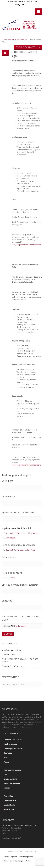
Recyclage (8, 753)
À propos (14, 857)
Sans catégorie (22, 39)
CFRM (4, 39)
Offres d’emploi (11, 39)
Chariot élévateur (10, 779)
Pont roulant (8, 796)
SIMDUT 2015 (9, 809)
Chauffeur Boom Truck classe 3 (14, 666)
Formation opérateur (26, 857)
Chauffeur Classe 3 (9, 655)
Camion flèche (9, 805)
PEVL (6, 757)
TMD (5, 774)
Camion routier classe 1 (13, 740)
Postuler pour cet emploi (28, 47)
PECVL (6, 762)
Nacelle (7, 788)
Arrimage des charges (12, 770)
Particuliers (8, 861)
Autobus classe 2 (10, 744)
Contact (28, 861)
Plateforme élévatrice (12, 783)
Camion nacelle (10, 800)
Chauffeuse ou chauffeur (11, 650)
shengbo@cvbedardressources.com (26, 245)
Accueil (6, 857)
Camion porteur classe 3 (13, 748)
